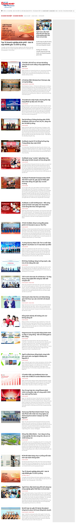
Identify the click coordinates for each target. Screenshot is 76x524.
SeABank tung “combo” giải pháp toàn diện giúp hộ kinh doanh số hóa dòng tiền (36, 159)
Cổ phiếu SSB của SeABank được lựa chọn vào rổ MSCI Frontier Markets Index (36, 375)
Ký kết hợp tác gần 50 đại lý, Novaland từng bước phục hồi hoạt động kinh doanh (43, 43)
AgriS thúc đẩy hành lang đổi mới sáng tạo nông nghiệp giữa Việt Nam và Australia (36, 488)
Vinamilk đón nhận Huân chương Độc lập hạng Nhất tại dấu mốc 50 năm (36, 101)
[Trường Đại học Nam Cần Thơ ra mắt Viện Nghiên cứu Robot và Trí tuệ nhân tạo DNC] (10, 248)
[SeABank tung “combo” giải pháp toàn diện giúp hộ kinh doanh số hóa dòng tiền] (10, 163)
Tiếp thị (4, 10)
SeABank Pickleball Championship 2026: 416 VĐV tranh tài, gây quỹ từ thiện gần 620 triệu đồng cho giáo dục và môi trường (36, 180)
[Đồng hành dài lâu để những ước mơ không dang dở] (10, 321)
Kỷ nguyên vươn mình (68, 10)
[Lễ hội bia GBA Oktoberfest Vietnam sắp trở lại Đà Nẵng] (10, 85)
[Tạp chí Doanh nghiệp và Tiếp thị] (8, 4)
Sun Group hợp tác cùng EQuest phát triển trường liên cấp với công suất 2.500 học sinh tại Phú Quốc (36, 392)
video (56, 10)
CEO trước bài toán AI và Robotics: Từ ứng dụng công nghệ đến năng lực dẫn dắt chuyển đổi (36, 278)
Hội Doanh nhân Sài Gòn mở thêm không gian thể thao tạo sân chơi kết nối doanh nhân (36, 299)
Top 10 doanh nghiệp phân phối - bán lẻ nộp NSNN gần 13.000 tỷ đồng (17, 43)
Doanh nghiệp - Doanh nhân (12, 16)
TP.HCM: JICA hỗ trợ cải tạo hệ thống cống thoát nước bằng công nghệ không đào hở (36, 64)
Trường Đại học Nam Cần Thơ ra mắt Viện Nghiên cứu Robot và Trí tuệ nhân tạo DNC (36, 244)
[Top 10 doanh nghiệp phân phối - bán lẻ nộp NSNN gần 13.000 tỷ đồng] (17, 30)
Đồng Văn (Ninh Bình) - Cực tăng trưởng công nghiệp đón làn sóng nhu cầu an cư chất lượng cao (36, 436)
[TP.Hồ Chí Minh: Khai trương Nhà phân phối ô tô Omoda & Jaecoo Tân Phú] (10, 228)
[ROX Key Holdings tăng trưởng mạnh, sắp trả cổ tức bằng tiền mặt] (10, 266)
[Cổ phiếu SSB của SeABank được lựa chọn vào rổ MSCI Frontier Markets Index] (10, 380)
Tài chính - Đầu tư (25, 475)
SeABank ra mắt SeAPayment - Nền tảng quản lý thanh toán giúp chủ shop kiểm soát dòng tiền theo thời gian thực (36, 204)
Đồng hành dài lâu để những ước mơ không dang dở (34, 317)
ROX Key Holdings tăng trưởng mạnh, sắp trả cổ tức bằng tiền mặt (36, 262)
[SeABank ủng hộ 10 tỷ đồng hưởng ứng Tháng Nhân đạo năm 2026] (10, 146)
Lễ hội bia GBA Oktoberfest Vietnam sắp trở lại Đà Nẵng (36, 81)
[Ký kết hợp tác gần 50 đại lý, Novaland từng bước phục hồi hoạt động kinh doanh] (10, 513)
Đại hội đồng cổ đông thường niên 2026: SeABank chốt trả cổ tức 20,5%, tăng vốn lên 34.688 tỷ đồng (36, 121)
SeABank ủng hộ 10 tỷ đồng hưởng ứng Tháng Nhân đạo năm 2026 (35, 142)
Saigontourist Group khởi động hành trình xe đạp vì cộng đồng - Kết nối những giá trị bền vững (36, 334)
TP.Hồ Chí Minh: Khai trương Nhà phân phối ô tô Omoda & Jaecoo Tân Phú (35, 224)
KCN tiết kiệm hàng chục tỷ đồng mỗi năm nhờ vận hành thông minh (36, 456)
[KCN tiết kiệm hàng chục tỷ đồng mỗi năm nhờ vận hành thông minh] (10, 461)
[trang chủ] (2, 11)
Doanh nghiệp (27, 15)
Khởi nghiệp (41, 15)
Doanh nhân (34, 15)
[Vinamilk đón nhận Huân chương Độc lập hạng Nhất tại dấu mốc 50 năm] (10, 105)
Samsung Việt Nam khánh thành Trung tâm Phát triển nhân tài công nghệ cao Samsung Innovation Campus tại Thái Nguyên (35, 415)
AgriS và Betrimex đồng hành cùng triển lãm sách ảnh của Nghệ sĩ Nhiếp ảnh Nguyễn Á (36, 356)
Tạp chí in (60, 10)
